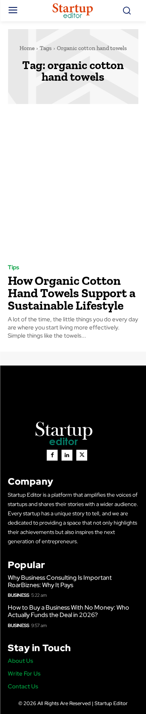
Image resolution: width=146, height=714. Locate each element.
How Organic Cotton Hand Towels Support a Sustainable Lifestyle (71, 293)
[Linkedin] (67, 455)
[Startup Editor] (73, 11)
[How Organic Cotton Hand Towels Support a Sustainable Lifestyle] (73, 183)
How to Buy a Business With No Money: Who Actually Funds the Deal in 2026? (68, 611)
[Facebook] (52, 455)
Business (18, 595)
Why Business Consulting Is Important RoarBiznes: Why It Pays (60, 581)
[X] (81, 455)
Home (27, 48)
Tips (13, 267)
